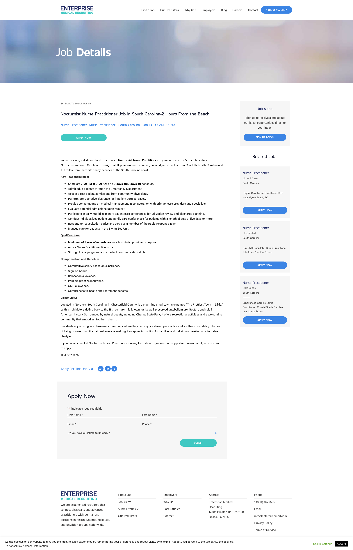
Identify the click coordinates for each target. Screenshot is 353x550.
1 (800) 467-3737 (265, 502)
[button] (76, 103)
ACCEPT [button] (341, 543)
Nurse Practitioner (256, 173)
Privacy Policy (263, 523)
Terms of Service (265, 530)
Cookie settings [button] (322, 543)
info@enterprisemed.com (270, 516)
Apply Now (264, 210)
